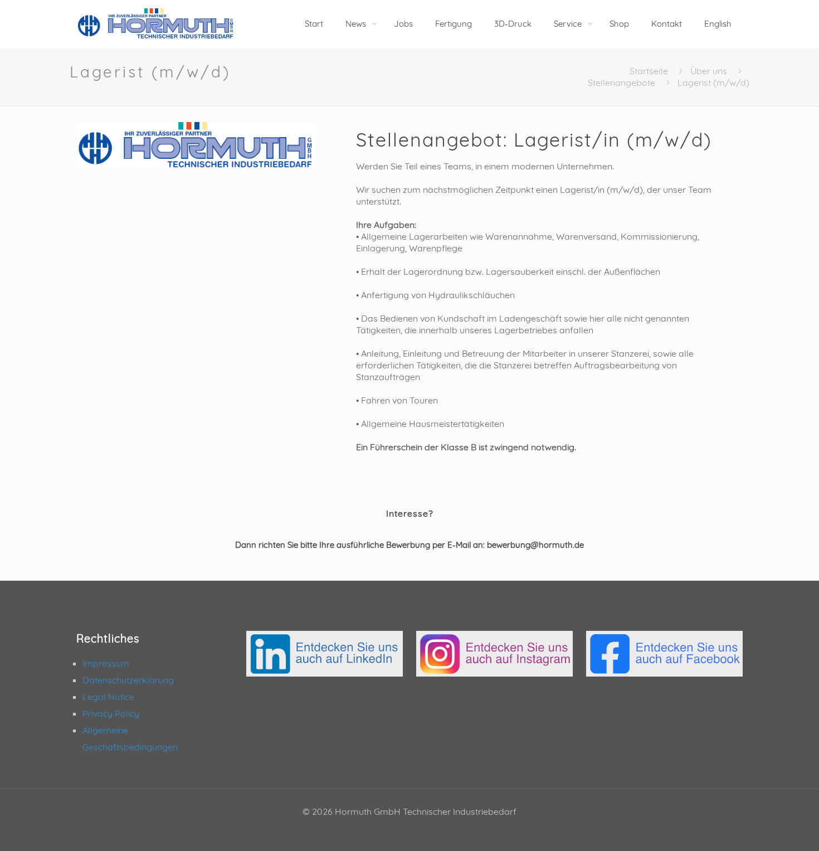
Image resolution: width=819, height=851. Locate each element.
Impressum (105, 663)
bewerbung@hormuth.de (535, 544)
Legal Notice (108, 696)
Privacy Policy (110, 713)
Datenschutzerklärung (128, 679)
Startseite (649, 70)
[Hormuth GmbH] (156, 23)
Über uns (708, 70)
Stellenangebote (621, 82)
